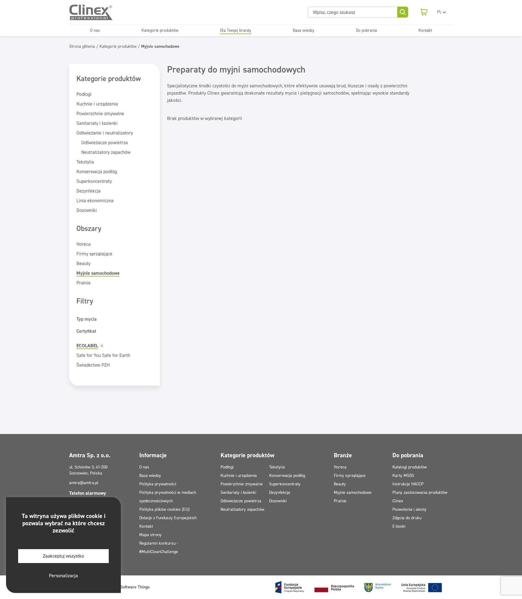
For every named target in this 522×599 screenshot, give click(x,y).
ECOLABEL (87, 345)
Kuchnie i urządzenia (97, 104)
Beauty (83, 263)
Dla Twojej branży (235, 30)
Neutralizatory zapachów (105, 152)
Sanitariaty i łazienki (97, 123)
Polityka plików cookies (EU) (164, 509)
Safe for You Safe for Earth (103, 355)
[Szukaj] (402, 12)
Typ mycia (86, 319)
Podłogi (84, 94)
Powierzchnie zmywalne (100, 113)
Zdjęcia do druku (406, 518)
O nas (95, 30)
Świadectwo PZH (93, 365)
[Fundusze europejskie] (358, 587)
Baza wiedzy (303, 30)
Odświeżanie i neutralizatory (104, 133)
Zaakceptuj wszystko (63, 556)
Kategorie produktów (160, 30)
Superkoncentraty (94, 181)
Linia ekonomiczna (95, 200)
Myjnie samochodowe (98, 273)
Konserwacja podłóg (96, 171)
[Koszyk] (424, 12)
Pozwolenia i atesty (409, 509)
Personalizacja (63, 575)
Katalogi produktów (409, 467)
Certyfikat (86, 331)
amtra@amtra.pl (83, 483)
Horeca (83, 244)
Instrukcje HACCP (408, 484)
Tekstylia (85, 162)
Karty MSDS (403, 475)
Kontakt (425, 30)
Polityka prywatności (157, 484)
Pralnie (83, 283)
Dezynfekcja (88, 191)
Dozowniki (86, 210)
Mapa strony (150, 535)
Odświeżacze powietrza (104, 142)
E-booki (398, 526)
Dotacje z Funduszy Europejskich (168, 518)
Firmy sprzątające (94, 254)
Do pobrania (366, 30)
